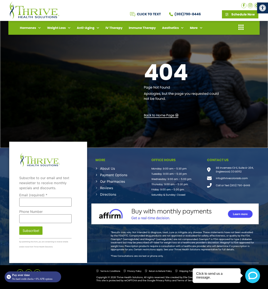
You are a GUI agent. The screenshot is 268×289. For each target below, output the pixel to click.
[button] (262, 8)
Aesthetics (170, 28)
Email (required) (33, 195)
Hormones (28, 28)
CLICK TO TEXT (149, 14)
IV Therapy (114, 28)
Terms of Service (186, 280)
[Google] (256, 5)
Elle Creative (190, 277)
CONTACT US (218, 160)
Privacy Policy (163, 280)
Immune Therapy (142, 28)
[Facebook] (243, 5)
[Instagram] (250, 5)
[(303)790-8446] (171, 14)
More (194, 28)
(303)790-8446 (187, 14)
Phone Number (31, 211)
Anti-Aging (85, 28)
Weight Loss (56, 28)
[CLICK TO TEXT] (132, 14)
